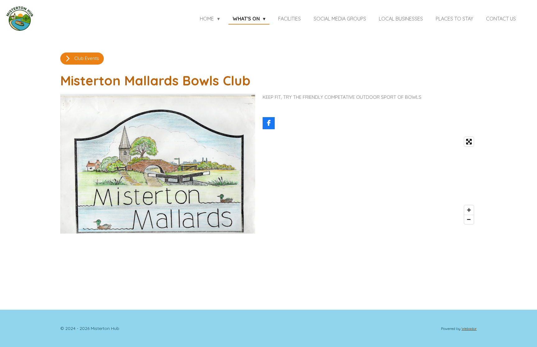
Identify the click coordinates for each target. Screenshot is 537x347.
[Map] (370, 180)
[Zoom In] (469, 210)
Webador (469, 328)
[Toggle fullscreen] (469, 141)
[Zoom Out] (469, 219)
